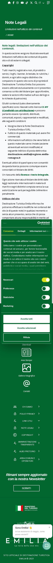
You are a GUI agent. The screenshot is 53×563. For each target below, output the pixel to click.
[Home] (9, 2)
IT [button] (40, 2)
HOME (10, 35)
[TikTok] (27, 2)
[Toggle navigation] (48, 3)
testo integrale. (40, 174)
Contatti (26, 391)
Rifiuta (26, 337)
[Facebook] (14, 2)
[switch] (46, 288)
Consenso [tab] (8, 231)
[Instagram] (17, 2)
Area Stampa (26, 360)
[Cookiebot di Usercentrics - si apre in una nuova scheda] (38, 223)
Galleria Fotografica (26, 375)
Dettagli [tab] (21, 231)
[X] (31, 2)
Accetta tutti (26, 319)
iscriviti (26, 488)
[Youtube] (22, 2)
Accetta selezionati (26, 328)
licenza (25, 174)
